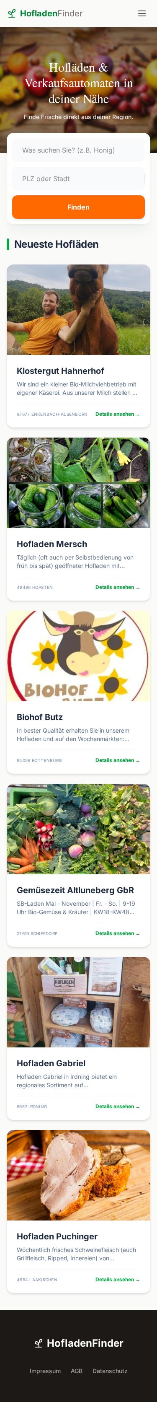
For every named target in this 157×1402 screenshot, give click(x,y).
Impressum (45, 1370)
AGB (76, 1370)
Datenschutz (110, 1370)
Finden (78, 207)
